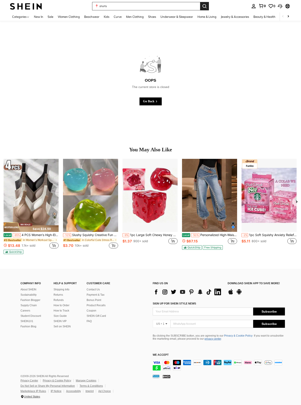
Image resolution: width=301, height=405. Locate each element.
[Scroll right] (288, 16)
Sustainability (28, 294)
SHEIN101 (26, 321)
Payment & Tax (95, 294)
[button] (280, 6)
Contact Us (93, 289)
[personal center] (253, 6)
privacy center (212, 338)
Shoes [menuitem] (152, 16)
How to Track (61, 310)
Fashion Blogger (30, 300)
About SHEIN (28, 289)
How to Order (61, 305)
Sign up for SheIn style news (174, 303)
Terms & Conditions (91, 385)
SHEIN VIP (60, 321)
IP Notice (56, 391)
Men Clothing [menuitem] (135, 16)
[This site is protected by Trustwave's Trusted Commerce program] (156, 376)
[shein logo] (26, 6)
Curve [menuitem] (118, 16)
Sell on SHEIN (62, 326)
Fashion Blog (28, 326)
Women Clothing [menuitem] (69, 16)
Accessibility (73, 391)
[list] (188, 292)
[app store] (231, 293)
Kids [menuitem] (106, 16)
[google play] (239, 293)
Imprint (89, 391)
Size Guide (60, 315)
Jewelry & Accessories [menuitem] (235, 16)
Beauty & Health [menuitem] (264, 16)
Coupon (91, 310)
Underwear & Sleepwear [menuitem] (176, 16)
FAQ (89, 321)
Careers (25, 310)
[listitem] (31, 206)
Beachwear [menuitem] (91, 16)
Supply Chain (28, 305)
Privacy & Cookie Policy (238, 335)
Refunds (59, 300)
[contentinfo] (219, 365)
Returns (58, 294)
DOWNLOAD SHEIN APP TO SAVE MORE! (254, 283)
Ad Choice (104, 391)
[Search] (204, 6)
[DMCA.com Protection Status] (166, 376)
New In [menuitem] (38, 16)
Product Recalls (96, 305)
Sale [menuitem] (50, 16)
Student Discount (30, 315)
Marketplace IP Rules (33, 391)
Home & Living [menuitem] (206, 16)
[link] (262, 6)
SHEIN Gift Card (96, 315)
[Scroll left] (282, 16)
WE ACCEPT (161, 355)
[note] (31, 227)
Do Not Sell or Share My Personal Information (47, 385)
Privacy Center (29, 380)
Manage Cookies (86, 380)
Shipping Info (61, 289)
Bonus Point (94, 300)
